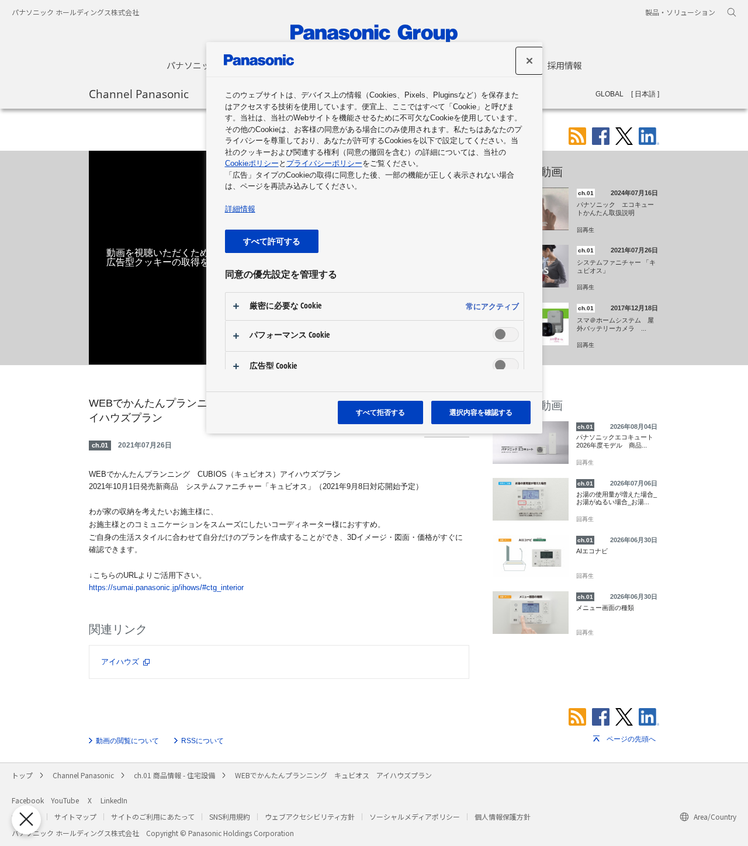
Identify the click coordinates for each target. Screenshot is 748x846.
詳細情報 (240, 208)
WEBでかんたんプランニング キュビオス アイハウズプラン (333, 775)
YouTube (65, 800)
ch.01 (100, 445)
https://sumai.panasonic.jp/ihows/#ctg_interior (166, 587)
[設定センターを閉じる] (529, 61)
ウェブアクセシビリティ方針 (310, 816)
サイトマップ (75, 816)
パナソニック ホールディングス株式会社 (75, 12)
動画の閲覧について (127, 741)
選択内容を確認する (480, 412)
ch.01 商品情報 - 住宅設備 (174, 775)
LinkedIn (114, 800)
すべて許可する (271, 241)
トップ (22, 775)
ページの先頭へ (631, 739)
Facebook (28, 800)
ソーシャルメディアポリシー (414, 816)
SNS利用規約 (229, 816)
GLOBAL (609, 94)
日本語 (645, 94)
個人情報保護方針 (503, 816)
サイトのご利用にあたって (153, 816)
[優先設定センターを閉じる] (26, 819)
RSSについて (202, 741)
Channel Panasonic (139, 93)
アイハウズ (120, 661)
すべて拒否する (380, 412)
